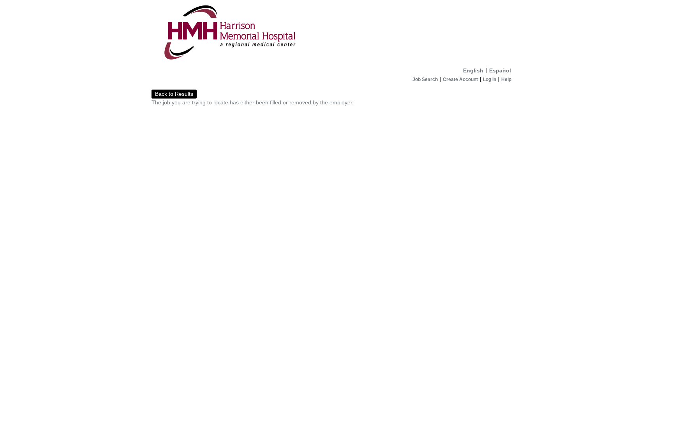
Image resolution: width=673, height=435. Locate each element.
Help (506, 79)
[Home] (336, 32)
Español (500, 70)
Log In (489, 79)
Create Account (460, 79)
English (473, 70)
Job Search (425, 79)
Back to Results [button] (174, 94)
